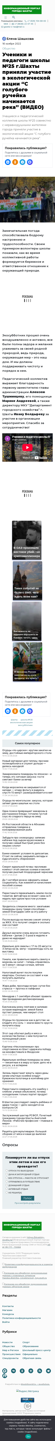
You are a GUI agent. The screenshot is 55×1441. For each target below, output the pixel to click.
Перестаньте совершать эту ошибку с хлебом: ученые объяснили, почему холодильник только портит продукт (25, 1092)
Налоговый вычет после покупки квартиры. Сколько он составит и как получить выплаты (25, 975)
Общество (8, 48)
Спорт (26, 1342)
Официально (30, 1354)
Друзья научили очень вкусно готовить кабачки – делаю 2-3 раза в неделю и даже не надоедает (26, 936)
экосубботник (25, 725)
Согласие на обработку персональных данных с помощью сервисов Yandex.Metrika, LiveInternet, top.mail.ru (24, 1275)
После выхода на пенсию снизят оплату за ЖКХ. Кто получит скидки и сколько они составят (26, 922)
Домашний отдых (18, 1185)
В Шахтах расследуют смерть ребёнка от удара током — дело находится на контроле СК (27, 1105)
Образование (30, 1346)
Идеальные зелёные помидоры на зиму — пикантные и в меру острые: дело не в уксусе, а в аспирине (26, 1062)
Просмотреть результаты (27, 1203)
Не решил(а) (15, 1193)
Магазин (7, 1310)
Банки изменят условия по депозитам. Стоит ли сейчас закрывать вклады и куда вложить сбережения (25, 856)
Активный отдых (18, 1189)
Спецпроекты (10, 1358)
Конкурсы (8, 1314)
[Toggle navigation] (5, 17)
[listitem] (8, 162)
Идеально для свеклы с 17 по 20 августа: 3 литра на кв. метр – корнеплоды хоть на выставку (27, 949)
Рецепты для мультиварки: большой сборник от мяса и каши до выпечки (24, 1132)
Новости (7, 1342)
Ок (28, 1436)
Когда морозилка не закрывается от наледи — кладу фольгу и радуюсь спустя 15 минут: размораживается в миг (27, 790)
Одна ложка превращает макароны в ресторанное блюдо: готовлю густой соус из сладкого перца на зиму (24, 814)
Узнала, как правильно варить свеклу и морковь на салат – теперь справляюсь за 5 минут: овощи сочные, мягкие (26, 962)
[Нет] (51, 1428)
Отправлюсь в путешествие (24, 1182)
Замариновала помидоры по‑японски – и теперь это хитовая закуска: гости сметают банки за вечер (27, 777)
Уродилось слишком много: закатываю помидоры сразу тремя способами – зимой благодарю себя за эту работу (26, 909)
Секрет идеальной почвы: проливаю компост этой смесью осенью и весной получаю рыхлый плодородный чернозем (27, 869)
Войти (6, 1322)
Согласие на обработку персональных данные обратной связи (24, 1285)
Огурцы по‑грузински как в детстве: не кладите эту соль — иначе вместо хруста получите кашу (27, 1023)
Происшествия (11, 1354)
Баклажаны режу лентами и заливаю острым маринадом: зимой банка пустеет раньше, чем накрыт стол (24, 1010)
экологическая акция (21, 722)
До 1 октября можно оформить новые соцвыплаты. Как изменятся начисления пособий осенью (26, 883)
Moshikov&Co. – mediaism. (35, 1384)
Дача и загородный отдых (23, 1174)
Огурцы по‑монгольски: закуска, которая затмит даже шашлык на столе (27, 802)
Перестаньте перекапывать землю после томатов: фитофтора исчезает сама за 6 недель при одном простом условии (27, 896)
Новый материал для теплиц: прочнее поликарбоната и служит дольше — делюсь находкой (25, 764)
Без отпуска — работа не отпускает (28, 1178)
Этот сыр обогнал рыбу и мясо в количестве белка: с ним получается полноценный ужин (24, 1036)
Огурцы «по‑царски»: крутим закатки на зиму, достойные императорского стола (26, 751)
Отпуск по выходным (21, 1171)
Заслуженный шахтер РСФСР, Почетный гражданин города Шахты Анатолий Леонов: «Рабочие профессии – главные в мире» (27, 1119)
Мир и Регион (10, 1350)
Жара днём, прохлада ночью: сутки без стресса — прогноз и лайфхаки (26, 987)
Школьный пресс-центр (36, 1350)
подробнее (20, 1422)
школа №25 (27, 720)
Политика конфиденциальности (21, 1318)
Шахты (14, 720)
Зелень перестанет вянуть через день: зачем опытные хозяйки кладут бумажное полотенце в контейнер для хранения (25, 1077)
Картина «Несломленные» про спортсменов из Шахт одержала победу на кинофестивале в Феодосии (26, 1049)
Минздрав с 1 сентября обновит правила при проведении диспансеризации (26, 997)
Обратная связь (31, 1358)
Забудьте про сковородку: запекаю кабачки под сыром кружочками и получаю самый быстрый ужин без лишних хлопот (23, 841)
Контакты (8, 1306)
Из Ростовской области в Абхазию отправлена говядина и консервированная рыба (23, 827)
